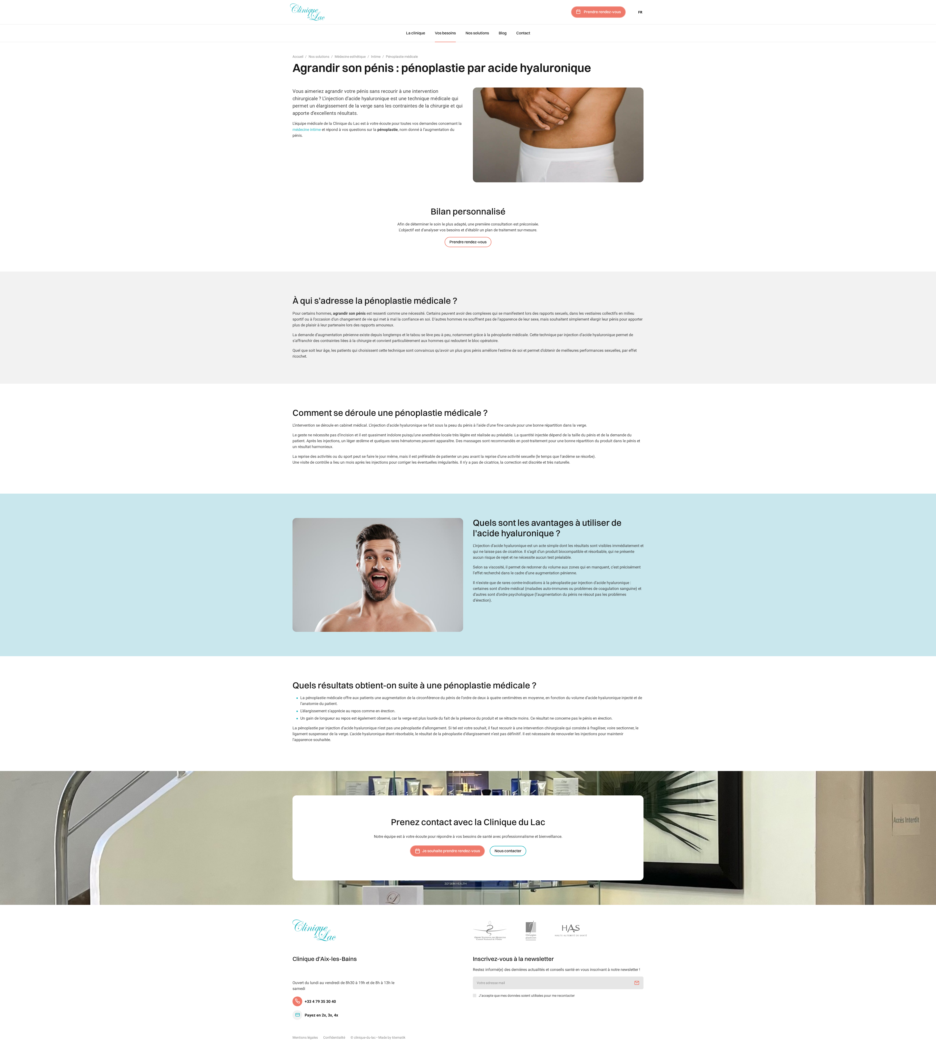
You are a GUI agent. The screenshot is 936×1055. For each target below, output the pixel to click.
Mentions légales (305, 1037)
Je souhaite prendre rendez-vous (451, 851)
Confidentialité (334, 1037)
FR (640, 12)
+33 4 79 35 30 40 (320, 1001)
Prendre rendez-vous (602, 12)
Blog (503, 33)
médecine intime (306, 129)
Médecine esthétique (350, 57)
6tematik (398, 1037)
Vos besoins (445, 33)
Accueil (297, 57)
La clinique (415, 33)
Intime (375, 57)
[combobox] (640, 12)
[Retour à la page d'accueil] (314, 930)
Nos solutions (477, 33)
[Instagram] (301, 979)
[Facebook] (294, 979)
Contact (523, 33)
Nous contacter (508, 851)
